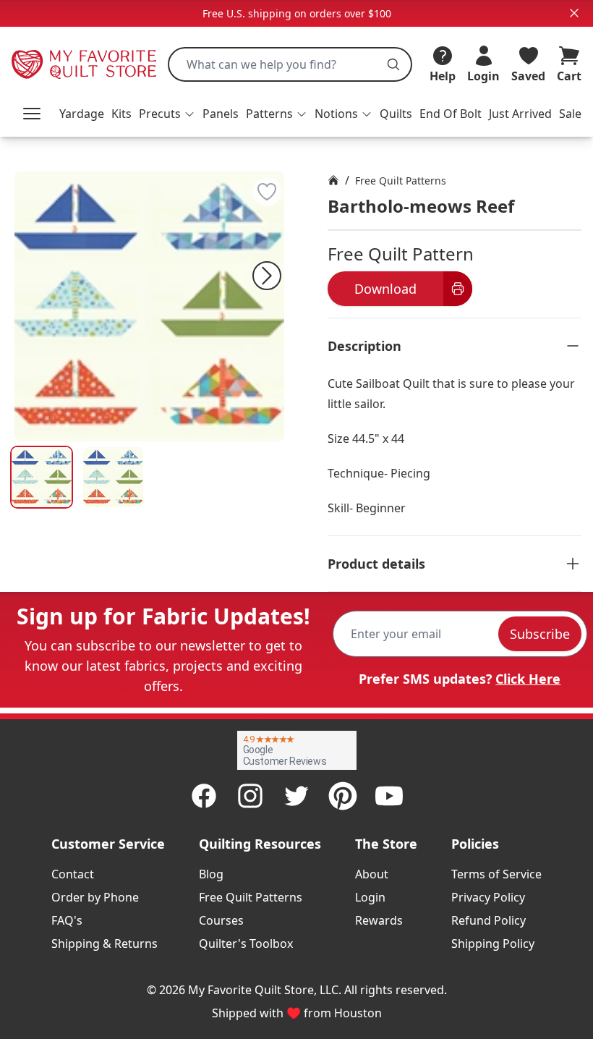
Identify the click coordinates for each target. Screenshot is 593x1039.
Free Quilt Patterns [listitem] (250, 897)
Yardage (81, 114)
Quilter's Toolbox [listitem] (246, 943)
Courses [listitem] (221, 920)
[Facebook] (203, 795)
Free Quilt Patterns (400, 180)
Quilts (396, 114)
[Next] (267, 275)
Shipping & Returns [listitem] (104, 943)
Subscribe (540, 634)
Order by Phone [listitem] (95, 897)
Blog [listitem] (211, 874)
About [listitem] (371, 874)
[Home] (333, 180)
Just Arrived (520, 114)
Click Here (527, 678)
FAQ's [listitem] (66, 920)
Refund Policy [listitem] (488, 920)
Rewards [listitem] (379, 920)
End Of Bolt (450, 114)
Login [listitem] (370, 897)
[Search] (393, 64)
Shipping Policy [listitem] (492, 943)
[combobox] (290, 64)
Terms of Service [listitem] (496, 874)
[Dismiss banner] (574, 13)
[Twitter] (296, 795)
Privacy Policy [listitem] (488, 897)
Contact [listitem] (72, 874)
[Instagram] (250, 795)
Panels (220, 114)
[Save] (266, 191)
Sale (570, 114)
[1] (113, 477)
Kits (121, 114)
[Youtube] (389, 795)
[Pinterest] (342, 795)
